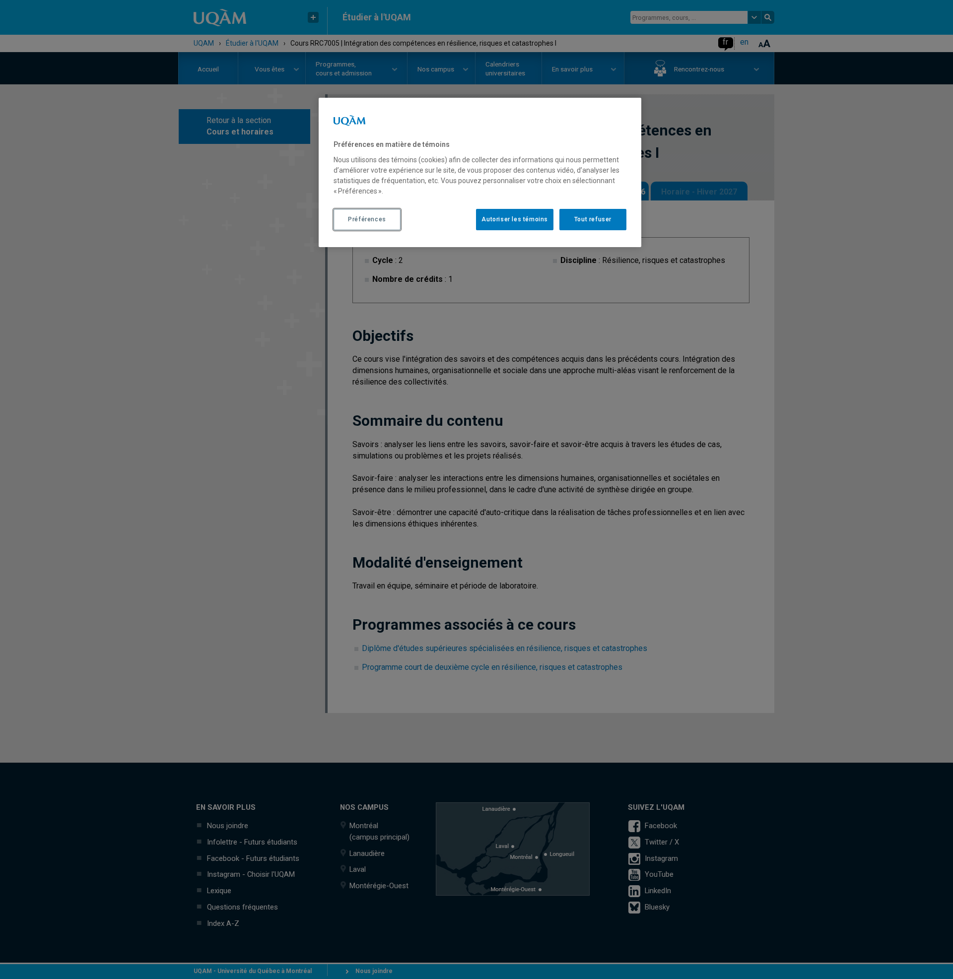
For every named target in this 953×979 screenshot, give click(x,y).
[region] (480, 172)
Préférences (367, 219)
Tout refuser (593, 219)
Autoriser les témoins (514, 219)
